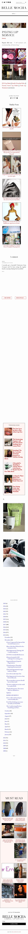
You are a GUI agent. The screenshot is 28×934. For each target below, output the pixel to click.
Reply (3, 271)
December (7, 637)
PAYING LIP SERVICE (12, 695)
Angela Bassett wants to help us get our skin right (11, 175)
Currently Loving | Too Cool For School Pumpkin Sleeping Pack (11, 245)
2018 (4, 622)
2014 (4, 632)
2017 (4, 624)
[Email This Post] (17, 98)
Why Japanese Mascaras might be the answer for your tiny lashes (11, 198)
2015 (4, 630)
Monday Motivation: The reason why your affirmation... (15, 689)
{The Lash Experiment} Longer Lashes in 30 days (14, 670)
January (7, 734)
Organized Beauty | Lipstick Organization (13, 662)
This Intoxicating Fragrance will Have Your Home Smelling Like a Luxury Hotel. (18, 442)
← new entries (7, 297)
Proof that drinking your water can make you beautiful (14, 702)
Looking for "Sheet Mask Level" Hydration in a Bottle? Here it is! (18, 478)
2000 (4, 751)
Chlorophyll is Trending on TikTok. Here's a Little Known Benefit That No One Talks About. (13, 467)
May (6, 724)
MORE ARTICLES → (20, 297)
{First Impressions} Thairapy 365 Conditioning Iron (15, 651)
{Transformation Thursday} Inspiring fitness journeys (13, 666)
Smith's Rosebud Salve (18, 83)
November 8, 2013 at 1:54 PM (7, 262)
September (8, 713)
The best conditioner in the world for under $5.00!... (15, 685)
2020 (4, 616)
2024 (4, 606)
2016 (4, 627)
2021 (4, 614)
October (7, 711)
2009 (4, 745)
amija (3, 261)
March (6, 729)
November (8, 640)
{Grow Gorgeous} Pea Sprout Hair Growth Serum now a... (15, 643)
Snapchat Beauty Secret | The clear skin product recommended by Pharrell (12, 151)
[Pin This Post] (14, 98)
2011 (4, 740)
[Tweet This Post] (11, 98)
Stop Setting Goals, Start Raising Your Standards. (16, 489)
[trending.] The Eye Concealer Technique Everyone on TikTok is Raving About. (13, 454)
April (6, 726)
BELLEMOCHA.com (16, 931)
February (7, 732)
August (7, 716)
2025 (4, 603)
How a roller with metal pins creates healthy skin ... (14, 698)
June (6, 721)
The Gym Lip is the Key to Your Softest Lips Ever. (17, 430)
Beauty (4, 38)
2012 (4, 738)
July (6, 719)
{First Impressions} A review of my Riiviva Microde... (15, 677)
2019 (4, 619)
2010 (4, 743)
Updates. (8, 693)
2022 (4, 611)
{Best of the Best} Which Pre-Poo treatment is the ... (15, 647)
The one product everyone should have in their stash (15, 681)
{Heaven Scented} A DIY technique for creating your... (14, 658)
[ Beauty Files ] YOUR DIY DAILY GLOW (12, 128)
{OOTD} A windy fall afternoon (15, 654)
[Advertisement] (14, 361)
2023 (4, 609)
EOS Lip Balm (6, 83)
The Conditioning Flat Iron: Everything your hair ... (14, 706)
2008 (4, 748)
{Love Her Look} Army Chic (13, 673)
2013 (4, 635)
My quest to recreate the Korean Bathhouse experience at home (11, 222)
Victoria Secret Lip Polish (10, 85)
